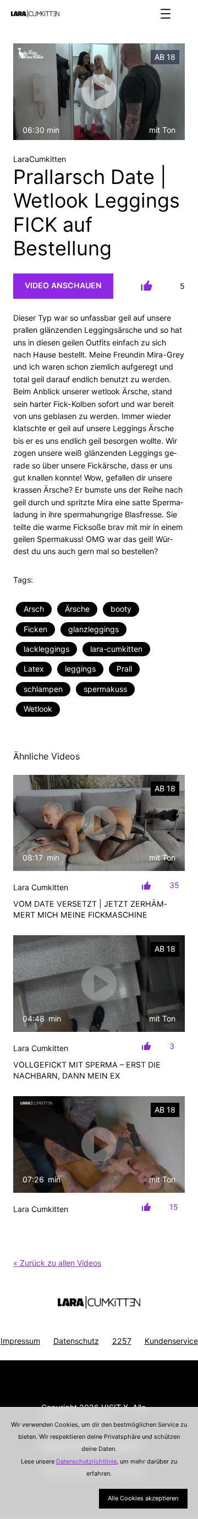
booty (121, 608)
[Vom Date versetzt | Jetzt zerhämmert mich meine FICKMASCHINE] (99, 823)
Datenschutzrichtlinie (86, 1461)
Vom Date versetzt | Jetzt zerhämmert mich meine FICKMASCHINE (90, 909)
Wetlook (38, 708)
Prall (124, 668)
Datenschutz (76, 1340)
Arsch (34, 608)
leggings (80, 668)
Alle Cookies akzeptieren (143, 1498)
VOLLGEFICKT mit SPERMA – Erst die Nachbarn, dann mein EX (87, 1070)
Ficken (35, 629)
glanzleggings (93, 629)
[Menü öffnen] (165, 13)
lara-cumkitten (116, 649)
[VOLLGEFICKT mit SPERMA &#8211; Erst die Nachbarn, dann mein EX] (99, 983)
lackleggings (46, 649)
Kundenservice (171, 1340)
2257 (121, 1340)
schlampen (43, 689)
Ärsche (77, 608)
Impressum (20, 1340)
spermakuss (105, 689)
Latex (34, 668)
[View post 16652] (99, 1144)
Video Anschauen (63, 285)
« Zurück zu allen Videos (57, 1262)
